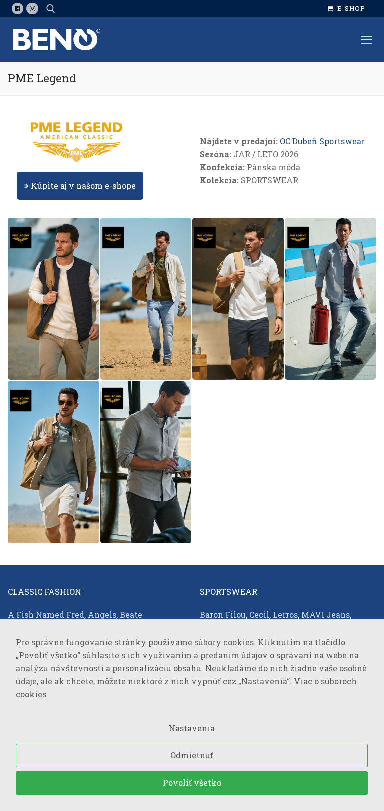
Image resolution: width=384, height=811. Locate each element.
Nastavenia (192, 728)
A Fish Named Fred (46, 614)
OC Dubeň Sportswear (322, 141)
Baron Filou (223, 614)
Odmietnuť (192, 755)
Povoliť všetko (192, 782)
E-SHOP (351, 8)
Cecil (260, 614)
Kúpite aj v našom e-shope (82, 185)
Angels (102, 614)
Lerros (285, 614)
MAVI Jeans (326, 614)
